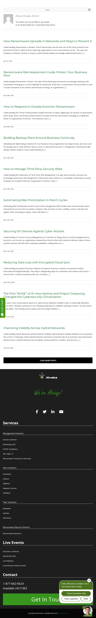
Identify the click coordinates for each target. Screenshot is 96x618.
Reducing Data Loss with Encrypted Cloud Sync (37, 262)
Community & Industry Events (14, 565)
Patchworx (7, 474)
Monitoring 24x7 (9, 444)
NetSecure (7, 518)
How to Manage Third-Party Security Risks (33, 169)
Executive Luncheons (11, 551)
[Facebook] (36, 411)
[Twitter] (44, 411)
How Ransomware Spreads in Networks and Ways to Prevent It (48, 41)
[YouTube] (61, 411)
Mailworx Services (10, 488)
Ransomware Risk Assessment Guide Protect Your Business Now (45, 73)
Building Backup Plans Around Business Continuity (39, 137)
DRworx (6, 479)
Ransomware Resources (12, 533)
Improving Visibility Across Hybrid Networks (34, 328)
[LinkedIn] (53, 411)
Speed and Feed (9, 556)
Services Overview (10, 440)
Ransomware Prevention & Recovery (17, 458)
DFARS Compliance (10, 449)
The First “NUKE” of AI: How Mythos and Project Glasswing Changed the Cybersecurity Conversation (44, 295)
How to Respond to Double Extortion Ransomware (39, 106)
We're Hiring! (48, 392)
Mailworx (6, 483)
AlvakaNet (7, 508)
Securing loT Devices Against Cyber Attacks (34, 231)
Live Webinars (8, 561)
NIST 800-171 (8, 454)
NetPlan (6, 513)
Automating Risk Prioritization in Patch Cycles (35, 200)
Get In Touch (48, 599)
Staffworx (7, 493)
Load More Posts (48, 360)
